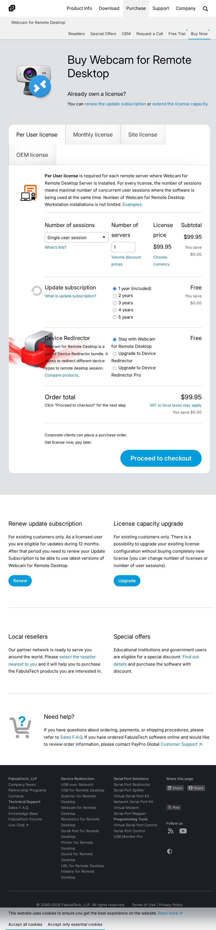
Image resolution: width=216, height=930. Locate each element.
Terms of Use (144, 905)
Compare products (61, 375)
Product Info (79, 8)
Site (142, 134)
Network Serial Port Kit (133, 802)
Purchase (136, 8)
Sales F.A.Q (71, 737)
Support (160, 8)
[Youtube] (184, 830)
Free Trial (176, 33)
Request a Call (149, 33)
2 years (125, 295)
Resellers (76, 33)
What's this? (55, 247)
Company (186, 8)
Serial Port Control (129, 831)
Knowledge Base (23, 813)
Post (176, 807)
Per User (36, 134)
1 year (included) (134, 288)
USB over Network (77, 784)
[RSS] (171, 830)
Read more (168, 913)
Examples (132, 204)
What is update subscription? (70, 296)
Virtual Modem (126, 808)
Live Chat (16, 825)
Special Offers (103, 33)
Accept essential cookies (75, 924)
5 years (125, 317)
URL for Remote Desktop (82, 866)
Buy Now (199, 33)
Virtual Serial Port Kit (131, 796)
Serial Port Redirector (132, 784)
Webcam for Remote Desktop (38, 22)
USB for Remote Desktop (82, 790)
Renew (20, 580)
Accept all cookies (25, 924)
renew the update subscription (115, 103)
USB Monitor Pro (128, 836)
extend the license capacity (179, 103)
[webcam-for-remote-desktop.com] (15, 8)
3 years (125, 302)
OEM (126, 33)
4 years (125, 309)
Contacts (16, 796)
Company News (22, 784)
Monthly (93, 134)
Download (109, 8)
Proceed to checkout (161, 458)
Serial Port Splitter (129, 790)
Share (177, 788)
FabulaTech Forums (25, 819)
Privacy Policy (171, 905)
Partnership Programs (27, 790)
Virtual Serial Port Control (135, 825)
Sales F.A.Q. (18, 808)
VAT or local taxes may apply (176, 405)
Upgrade (127, 580)
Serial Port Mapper (130, 813)
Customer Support (179, 744)
